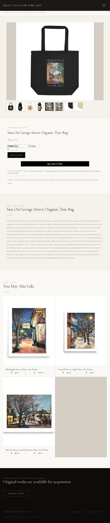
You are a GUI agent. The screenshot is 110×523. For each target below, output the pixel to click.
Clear (33, 146)
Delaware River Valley (54, 171)
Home (5, 12)
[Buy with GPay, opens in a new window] (55, 164)
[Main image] (10, 106)
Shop (11, 12)
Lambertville (67, 171)
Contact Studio (16, 493)
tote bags (15, 173)
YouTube (102, 512)
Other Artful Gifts (36, 171)
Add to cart (16, 155)
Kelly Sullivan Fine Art (22, 5)
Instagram (76, 512)
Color (10, 146)
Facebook (89, 512)
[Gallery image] (20, 106)
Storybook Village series (80, 171)
